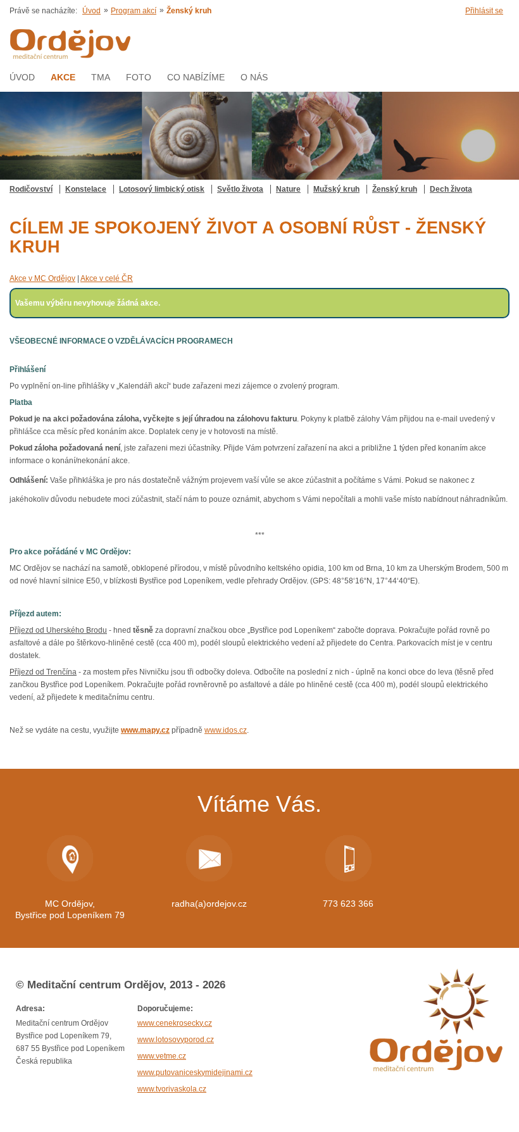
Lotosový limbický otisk (161, 189)
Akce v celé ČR (106, 278)
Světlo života (240, 189)
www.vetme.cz (161, 1056)
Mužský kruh (336, 189)
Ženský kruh (394, 189)
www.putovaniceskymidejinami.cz (195, 1072)
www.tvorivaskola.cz (171, 1089)
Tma (100, 77)
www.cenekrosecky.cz (174, 1023)
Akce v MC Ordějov (42, 278)
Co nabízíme (196, 77)
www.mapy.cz (145, 730)
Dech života (451, 189)
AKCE (63, 77)
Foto (138, 77)
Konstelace (85, 189)
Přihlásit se (484, 10)
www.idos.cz (225, 730)
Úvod (91, 10)
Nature (288, 189)
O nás (254, 77)
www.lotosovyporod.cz (175, 1039)
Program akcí (133, 10)
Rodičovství (31, 189)
